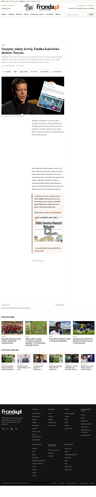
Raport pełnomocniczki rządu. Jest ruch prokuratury (55, 367)
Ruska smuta (52, 422)
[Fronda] (48, 7)
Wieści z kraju (38, 364)
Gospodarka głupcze (71, 454)
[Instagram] (16, 429)
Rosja (50, 413)
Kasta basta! (36, 416)
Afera (51, 364)
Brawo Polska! (36, 413)
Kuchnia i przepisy (53, 450)
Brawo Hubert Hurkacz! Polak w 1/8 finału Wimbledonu (59, 340)
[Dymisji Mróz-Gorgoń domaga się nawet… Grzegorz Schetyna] (87, 358)
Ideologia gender (86, 435)
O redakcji (54, 483)
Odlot (33, 454)
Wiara (82, 418)
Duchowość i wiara (37, 14)
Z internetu (68, 457)
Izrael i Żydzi (68, 428)
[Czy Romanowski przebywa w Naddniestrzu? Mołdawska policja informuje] (40, 358)
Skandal (34, 448)
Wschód (19, 14)
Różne (67, 451)
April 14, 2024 (38, 251)
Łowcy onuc (52, 425)
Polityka (5, 364)
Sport (4, 45)
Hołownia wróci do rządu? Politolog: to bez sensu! (24, 367)
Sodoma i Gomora (37, 463)
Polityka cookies (83, 483)
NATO (66, 422)
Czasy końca (84, 427)
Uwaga (34, 475)
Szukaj (91, 14)
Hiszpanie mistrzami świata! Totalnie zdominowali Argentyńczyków (11, 341)
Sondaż (34, 428)
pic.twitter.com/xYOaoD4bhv (52, 212)
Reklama (11, 14)
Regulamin (61, 483)
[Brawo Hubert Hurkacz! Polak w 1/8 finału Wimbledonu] (60, 328)
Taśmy (34, 472)
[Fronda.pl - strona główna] (15, 412)
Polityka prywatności (72, 483)
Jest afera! (50, 14)
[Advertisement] (48, 31)
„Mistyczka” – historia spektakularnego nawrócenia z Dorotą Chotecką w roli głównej (71, 367)
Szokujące (35, 457)
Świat (26, 14)
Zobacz (67, 364)
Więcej (58, 14)
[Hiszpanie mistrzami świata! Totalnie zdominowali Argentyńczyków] (12, 328)
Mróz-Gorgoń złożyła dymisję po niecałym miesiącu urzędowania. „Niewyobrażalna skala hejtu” (8, 367)
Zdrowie (50, 453)
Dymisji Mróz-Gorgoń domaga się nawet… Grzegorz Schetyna (87, 367)
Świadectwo (84, 421)
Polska (4, 14)
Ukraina (50, 416)
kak (2, 65)
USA (66, 419)
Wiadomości (68, 466)
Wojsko (34, 422)
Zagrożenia (68, 469)
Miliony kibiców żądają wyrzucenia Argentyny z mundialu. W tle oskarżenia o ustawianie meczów (35, 342)
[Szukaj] (74, 14)
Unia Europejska (69, 413)
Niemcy (67, 425)
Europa (67, 416)
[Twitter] (3, 429)
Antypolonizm (36, 439)
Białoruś (50, 419)
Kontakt (92, 483)
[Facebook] (7, 429)
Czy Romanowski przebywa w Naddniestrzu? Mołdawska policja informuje (38, 367)
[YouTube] (12, 429)
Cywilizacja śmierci (86, 424)
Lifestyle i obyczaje (52, 445)
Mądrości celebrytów (38, 460)
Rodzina (50, 456)
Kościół (83, 415)
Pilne (66, 463)
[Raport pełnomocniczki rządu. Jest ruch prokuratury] (56, 358)
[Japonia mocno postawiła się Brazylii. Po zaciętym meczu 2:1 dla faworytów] (83, 328)
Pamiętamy (35, 425)
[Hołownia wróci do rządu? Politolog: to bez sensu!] (24, 358)
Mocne (34, 466)
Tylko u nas (68, 448)
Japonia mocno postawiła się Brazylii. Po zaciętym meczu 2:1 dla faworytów (83, 341)
